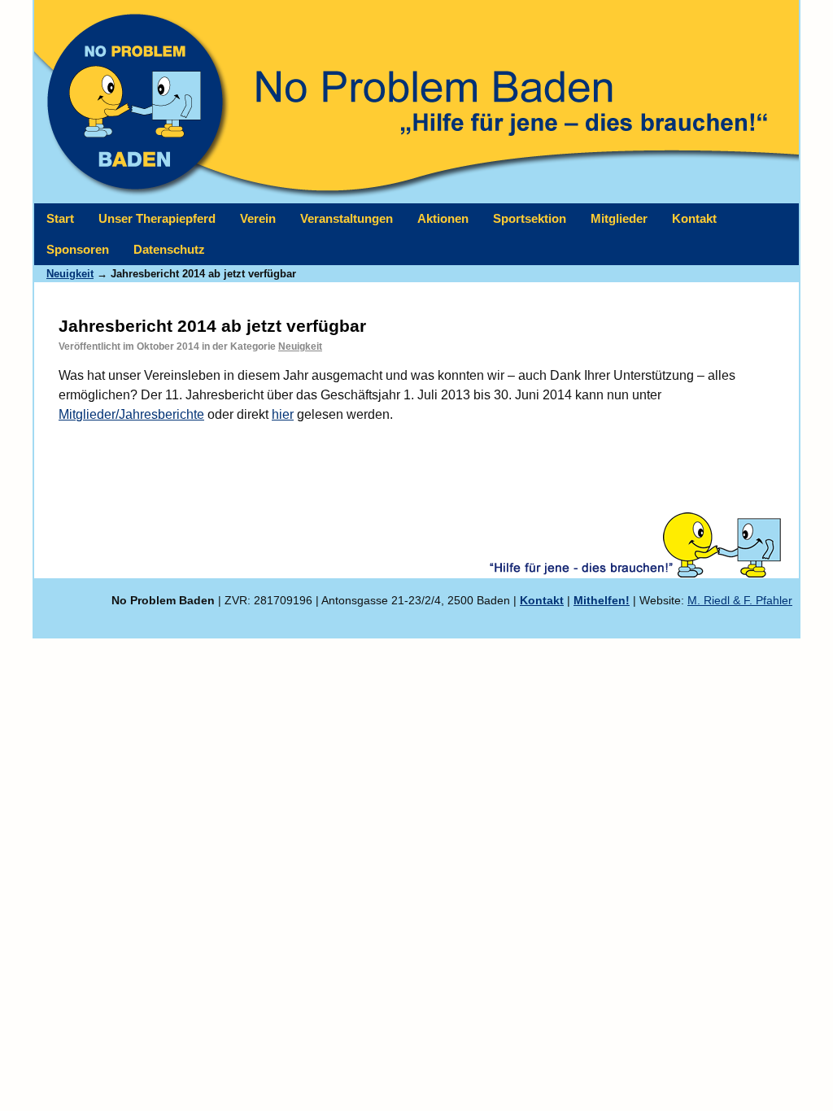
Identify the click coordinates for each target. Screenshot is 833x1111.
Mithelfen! (602, 600)
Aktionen (443, 218)
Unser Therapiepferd (157, 218)
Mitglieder (619, 218)
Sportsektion (529, 218)
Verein (258, 218)
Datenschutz (169, 249)
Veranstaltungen (346, 218)
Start (60, 218)
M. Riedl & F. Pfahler (739, 600)
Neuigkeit (300, 346)
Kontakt (694, 218)
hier (283, 414)
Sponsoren (77, 249)
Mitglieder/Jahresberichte (131, 414)
